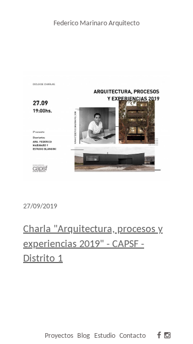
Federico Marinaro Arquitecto (96, 23)
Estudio (104, 336)
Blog (83, 336)
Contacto (132, 336)
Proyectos (59, 336)
